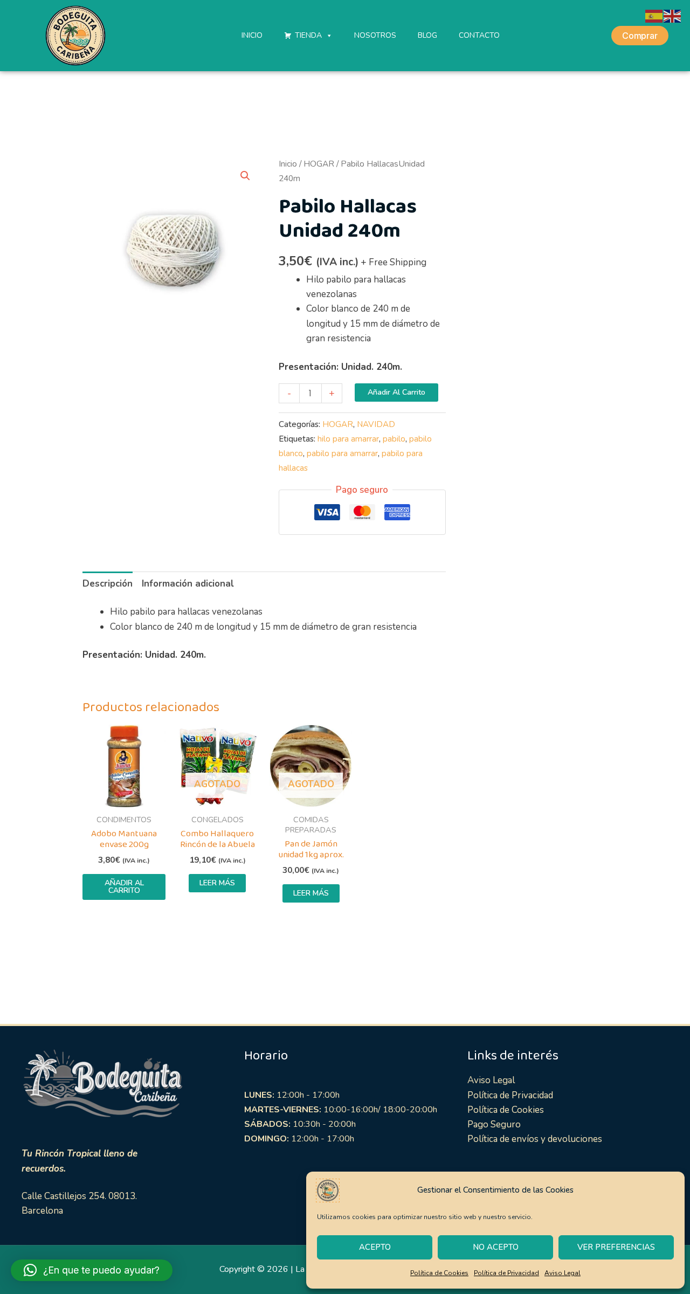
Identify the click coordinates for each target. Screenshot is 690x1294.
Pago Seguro (494, 1124)
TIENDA (308, 35)
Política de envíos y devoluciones (534, 1139)
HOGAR (318, 164)
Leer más (217, 883)
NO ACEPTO (496, 1247)
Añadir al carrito (396, 392)
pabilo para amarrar (342, 453)
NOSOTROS (375, 35)
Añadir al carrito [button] (124, 887)
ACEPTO (375, 1247)
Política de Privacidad (506, 1273)
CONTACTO (479, 35)
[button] (245, 175)
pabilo (394, 438)
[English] (673, 15)
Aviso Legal (562, 1273)
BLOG (427, 35)
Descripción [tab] (107, 583)
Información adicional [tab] (188, 583)
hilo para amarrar (348, 438)
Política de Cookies (439, 1273)
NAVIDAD (376, 424)
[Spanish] (654, 15)
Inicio (288, 164)
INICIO (252, 35)
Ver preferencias (616, 1247)
